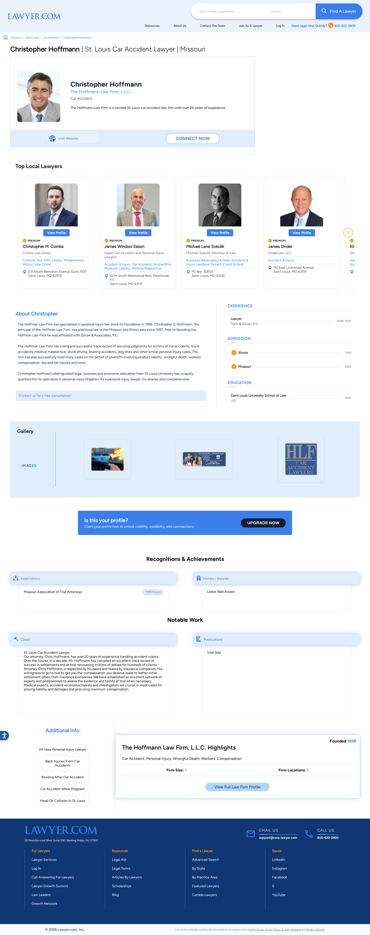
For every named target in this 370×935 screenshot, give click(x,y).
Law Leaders (41, 895)
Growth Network (44, 904)
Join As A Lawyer (251, 26)
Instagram (279, 868)
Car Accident (81, 98)
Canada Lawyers (204, 895)
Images (28, 466)
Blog (115, 895)
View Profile (56, 233)
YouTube (278, 895)
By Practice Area (204, 877)
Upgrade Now (263, 523)
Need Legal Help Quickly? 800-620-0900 (323, 26)
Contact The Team (212, 26)
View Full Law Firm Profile (237, 786)
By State (198, 868)
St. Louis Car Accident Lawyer (47, 652)
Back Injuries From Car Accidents (62, 763)
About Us (179, 26)
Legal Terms (121, 868)
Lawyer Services (44, 860)
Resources (152, 26)
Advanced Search (205, 860)
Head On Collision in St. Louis (62, 801)
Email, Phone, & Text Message (283, 929)
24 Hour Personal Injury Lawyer (62, 749)
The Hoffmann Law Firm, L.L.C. (100, 91)
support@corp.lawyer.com (278, 838)
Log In (280, 26)
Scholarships (121, 886)
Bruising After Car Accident (63, 777)
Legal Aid (119, 860)
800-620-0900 (328, 838)
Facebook (279, 877)
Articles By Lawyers (127, 877)
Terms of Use (256, 929)
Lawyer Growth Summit (50, 886)
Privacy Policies (315, 929)
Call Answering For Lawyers (53, 877)
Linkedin (278, 860)
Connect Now (193, 138)
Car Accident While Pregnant (62, 789)
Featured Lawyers (205, 886)
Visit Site (214, 652)
